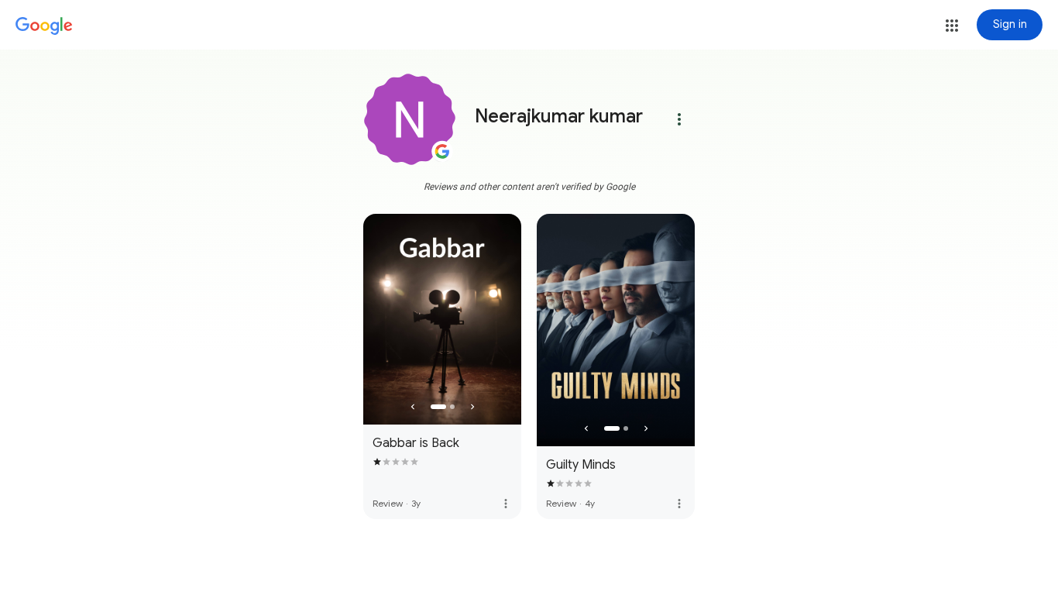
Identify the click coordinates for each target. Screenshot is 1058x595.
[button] (951, 25)
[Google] (44, 26)
